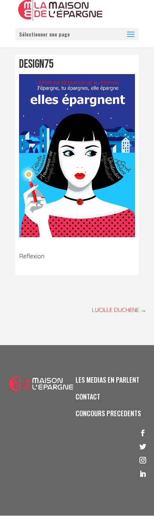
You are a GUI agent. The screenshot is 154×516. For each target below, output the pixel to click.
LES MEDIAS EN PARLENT (107, 380)
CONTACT (88, 396)
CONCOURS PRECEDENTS (108, 413)
